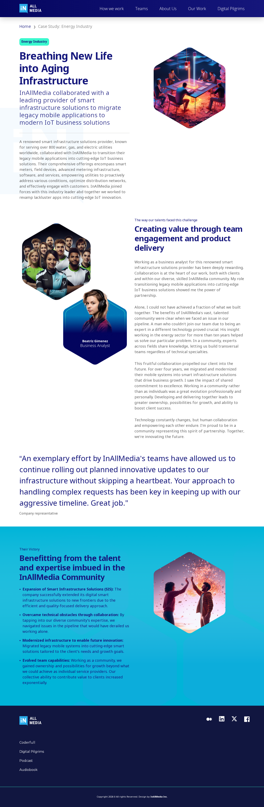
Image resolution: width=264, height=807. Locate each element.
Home (25, 27)
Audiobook (28, 770)
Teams (141, 8)
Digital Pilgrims (231, 8)
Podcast (26, 761)
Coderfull (27, 742)
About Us (168, 8)
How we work (112, 8)
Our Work (197, 8)
